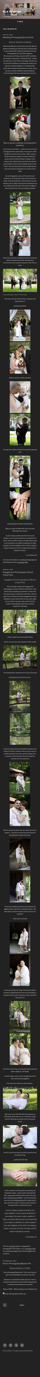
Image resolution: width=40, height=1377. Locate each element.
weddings (21, 562)
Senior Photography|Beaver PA (17, 1263)
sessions (12, 1246)
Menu (21, 21)
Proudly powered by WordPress (23, 1351)
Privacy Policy (7, 1351)
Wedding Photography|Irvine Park (18, 37)
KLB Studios (12, 11)
